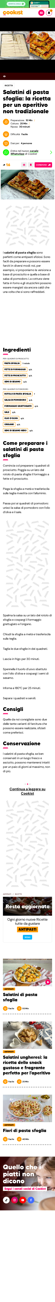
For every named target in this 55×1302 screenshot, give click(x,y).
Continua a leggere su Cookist (27, 791)
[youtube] (22, 1200)
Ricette (18, 894)
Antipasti (7, 894)
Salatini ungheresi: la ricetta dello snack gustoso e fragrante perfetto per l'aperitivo (26, 1065)
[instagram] (14, 1200)
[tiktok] (6, 1200)
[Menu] (41, 13)
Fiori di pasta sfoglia (24, 1130)
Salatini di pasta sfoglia (20, 997)
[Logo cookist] (13, 13)
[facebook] (31, 1200)
